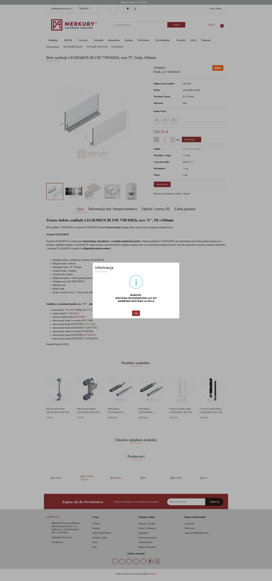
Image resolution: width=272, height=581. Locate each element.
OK (136, 313)
